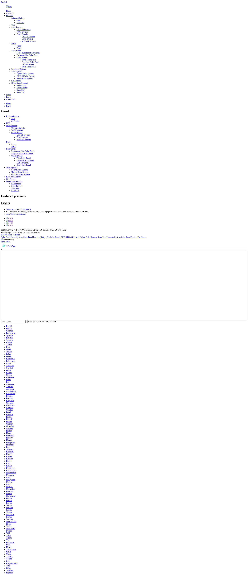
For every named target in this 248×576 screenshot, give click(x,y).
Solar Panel (16, 50)
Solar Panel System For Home (133, 237)
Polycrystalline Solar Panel (27, 55)
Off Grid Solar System (26, 76)
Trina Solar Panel (29, 60)
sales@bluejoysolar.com (16, 214)
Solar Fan (20, 90)
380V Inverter (22, 32)
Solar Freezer (22, 88)
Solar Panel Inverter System (109, 237)
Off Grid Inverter (23, 29)
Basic (19, 48)
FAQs (8, 97)
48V (18, 20)
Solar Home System (25, 78)
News (8, 95)
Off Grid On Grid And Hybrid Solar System (79, 237)
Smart (19, 46)
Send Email (5, 242)
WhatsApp (11, 246)
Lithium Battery (17, 18)
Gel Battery (16, 81)
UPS (13, 25)
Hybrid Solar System (25, 74)
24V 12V (20, 22)
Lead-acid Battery (18, 69)
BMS (13, 43)
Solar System (16, 71)
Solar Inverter (16, 27)
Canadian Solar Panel (30, 62)
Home (8, 11)
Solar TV (20, 92)
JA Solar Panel (28, 64)
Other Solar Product (19, 83)
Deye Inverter (27, 39)
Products (9, 15)
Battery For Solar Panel (50, 237)
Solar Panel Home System (11, 237)
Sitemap (16, 235)
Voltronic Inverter (29, 41)
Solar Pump (21, 85)
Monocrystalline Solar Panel (28, 53)
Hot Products (6, 235)
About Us (10, 13)
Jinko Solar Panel (29, 67)
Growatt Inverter (28, 36)
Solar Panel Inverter (31, 237)
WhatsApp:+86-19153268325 (18, 209)
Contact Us (10, 99)
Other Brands (22, 34)
